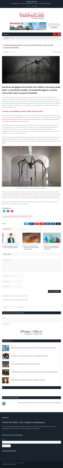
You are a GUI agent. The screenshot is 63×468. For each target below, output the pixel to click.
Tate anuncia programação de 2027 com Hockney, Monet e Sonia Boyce (51, 247)
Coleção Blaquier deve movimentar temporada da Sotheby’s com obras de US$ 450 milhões (34, 372)
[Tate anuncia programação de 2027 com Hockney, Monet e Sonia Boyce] (52, 238)
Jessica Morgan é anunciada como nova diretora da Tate (10, 246)
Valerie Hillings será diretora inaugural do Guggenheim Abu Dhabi (28, 380)
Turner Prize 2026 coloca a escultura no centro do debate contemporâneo (31, 247)
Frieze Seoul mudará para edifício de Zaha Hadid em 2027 (25, 364)
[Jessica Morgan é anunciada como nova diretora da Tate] (11, 238)
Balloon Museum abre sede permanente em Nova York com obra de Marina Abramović (33, 347)
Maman (15, 216)
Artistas (55, 52)
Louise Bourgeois (7, 216)
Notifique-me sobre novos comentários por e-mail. (15, 296)
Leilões (59, 52)
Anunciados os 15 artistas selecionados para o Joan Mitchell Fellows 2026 (31, 3)
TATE (30, 216)
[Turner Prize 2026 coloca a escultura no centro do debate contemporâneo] (31, 238)
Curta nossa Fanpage (9, 387)
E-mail (3, 318)
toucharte (6, 52)
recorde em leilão (23, 216)
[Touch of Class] (31, 15)
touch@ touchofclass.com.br (9, 464)
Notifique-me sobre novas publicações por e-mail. (15, 300)
